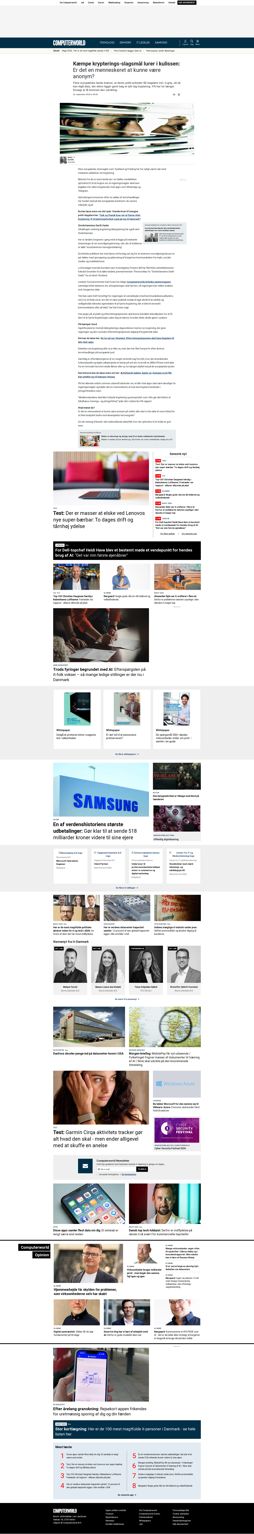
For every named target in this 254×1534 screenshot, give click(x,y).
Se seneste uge (126, 1495)
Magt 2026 (167, 503)
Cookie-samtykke (181, 1514)
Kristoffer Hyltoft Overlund (184, 987)
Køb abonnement (186, 2)
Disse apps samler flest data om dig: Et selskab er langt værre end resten (92, 1456)
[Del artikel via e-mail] (174, 94)
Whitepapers (145, 1520)
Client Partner (101, 864)
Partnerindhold (146, 1517)
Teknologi (107, 43)
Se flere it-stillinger (126, 888)
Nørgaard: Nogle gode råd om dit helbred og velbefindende (165, 1486)
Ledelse (165, 519)
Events (91, 2)
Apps (55, 1227)
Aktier (56, 820)
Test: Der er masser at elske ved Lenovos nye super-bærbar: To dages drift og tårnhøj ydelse (177, 467)
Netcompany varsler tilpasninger (160, 50)
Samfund (161, 43)
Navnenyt (110, 1520)
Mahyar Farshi (70, 987)
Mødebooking (114, 2)
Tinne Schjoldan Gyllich (146, 987)
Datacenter (109, 924)
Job (82, 2)
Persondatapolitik (181, 1510)
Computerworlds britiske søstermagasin (149, 281)
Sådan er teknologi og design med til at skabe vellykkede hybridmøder (133, 436)
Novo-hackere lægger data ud (127, 50)
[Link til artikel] (101, 478)
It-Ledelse (143, 43)
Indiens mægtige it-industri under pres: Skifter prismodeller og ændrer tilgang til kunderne (165, 1476)
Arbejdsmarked (60, 665)
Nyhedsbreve (158, 2)
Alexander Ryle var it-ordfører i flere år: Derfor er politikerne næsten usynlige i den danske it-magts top (177, 510)
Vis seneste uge (189, 533)
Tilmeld (142, 1169)
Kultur (156, 793)
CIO (163, 476)
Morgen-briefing (137, 1050)
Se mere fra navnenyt (126, 999)
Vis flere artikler (167, 533)
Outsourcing (160, 924)
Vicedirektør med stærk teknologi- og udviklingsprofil (181, 867)
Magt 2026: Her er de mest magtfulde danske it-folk (85, 50)
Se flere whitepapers (126, 754)
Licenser (157, 1101)
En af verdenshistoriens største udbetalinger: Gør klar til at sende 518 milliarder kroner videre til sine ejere (165, 1456)
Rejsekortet (59, 1405)
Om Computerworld (68, 2)
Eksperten (128, 2)
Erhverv (125, 43)
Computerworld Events (149, 1514)
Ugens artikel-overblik (116, 1510)
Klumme (166, 491)
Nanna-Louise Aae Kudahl (108, 987)
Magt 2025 (61, 1424)
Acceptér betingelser (109, 1174)
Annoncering (143, 2)
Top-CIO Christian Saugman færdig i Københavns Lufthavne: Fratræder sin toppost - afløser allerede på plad (174, 482)
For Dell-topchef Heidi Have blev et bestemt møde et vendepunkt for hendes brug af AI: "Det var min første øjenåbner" (177, 525)
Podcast (109, 1514)
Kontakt (172, 2)
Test (55, 508)
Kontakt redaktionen (115, 1524)
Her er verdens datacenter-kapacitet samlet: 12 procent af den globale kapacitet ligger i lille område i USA (93, 1486)
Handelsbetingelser (182, 1520)
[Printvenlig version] (179, 94)
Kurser (101, 2)
